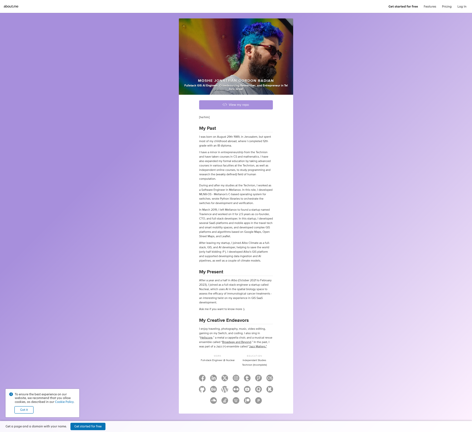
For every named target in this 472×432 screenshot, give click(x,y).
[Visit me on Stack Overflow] (224, 402)
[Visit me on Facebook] (202, 379)
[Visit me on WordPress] (224, 391)
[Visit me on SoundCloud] (213, 402)
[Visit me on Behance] (213, 391)
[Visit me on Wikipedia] (236, 402)
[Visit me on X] (224, 379)
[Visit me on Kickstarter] (269, 391)
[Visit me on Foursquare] (258, 379)
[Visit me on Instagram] (236, 379)
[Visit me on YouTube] (247, 391)
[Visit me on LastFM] (269, 379)
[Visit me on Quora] (258, 391)
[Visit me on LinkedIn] (213, 379)
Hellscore (206, 337)
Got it (24, 410)
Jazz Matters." (258, 346)
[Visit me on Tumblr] (247, 379)
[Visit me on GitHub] (202, 391)
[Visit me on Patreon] (247, 402)
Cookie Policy (64, 402)
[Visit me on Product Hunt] (258, 402)
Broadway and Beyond (236, 342)
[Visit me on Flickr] (236, 391)
